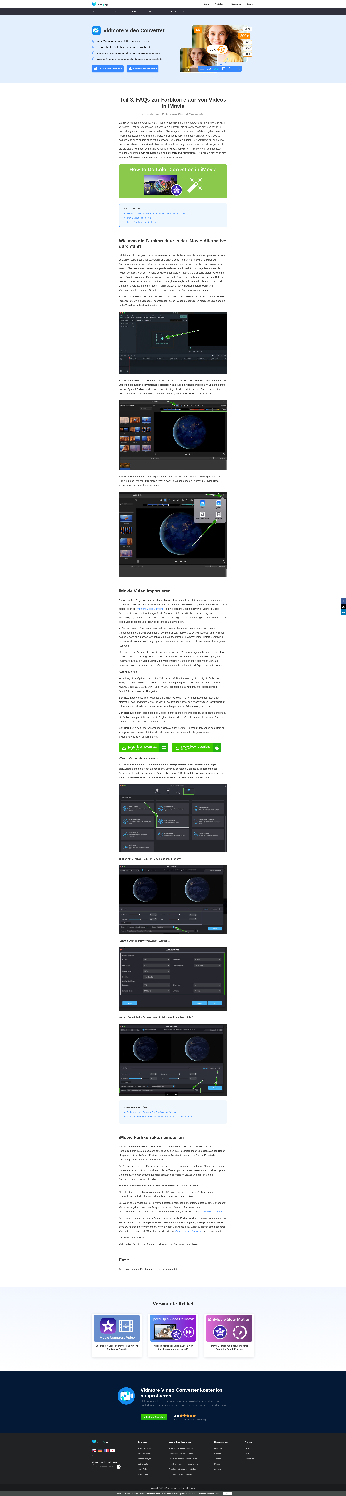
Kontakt (217, 1454)
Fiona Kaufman (152, 114)
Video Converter (145, 1448)
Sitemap (217, 1469)
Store (206, 4)
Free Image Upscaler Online (181, 1474)
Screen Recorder (145, 1454)
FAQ (247, 1454)
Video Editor (143, 1474)
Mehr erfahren (213, 1494)
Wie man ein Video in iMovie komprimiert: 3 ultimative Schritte (117, 1347)
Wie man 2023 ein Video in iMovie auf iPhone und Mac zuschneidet (159, 1116)
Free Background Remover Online (183, 1464)
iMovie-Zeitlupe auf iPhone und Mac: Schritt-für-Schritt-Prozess (229, 1347)
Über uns (218, 1448)
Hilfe (247, 1448)
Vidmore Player (144, 1459)
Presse (217, 1464)
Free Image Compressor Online (182, 1469)
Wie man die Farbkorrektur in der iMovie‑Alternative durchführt (156, 213)
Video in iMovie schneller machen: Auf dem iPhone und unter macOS (173, 1347)
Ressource (236, 4)
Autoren (217, 1459)
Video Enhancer (144, 1469)
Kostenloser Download (110, 69)
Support (250, 4)
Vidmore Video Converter (134, 30)
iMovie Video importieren (139, 218)
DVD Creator (143, 1464)
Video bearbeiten (122, 12)
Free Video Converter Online (181, 1454)
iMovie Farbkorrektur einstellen (141, 222)
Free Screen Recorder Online (181, 1448)
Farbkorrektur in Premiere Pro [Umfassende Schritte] (152, 1112)
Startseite (96, 12)
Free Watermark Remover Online (183, 1459)
